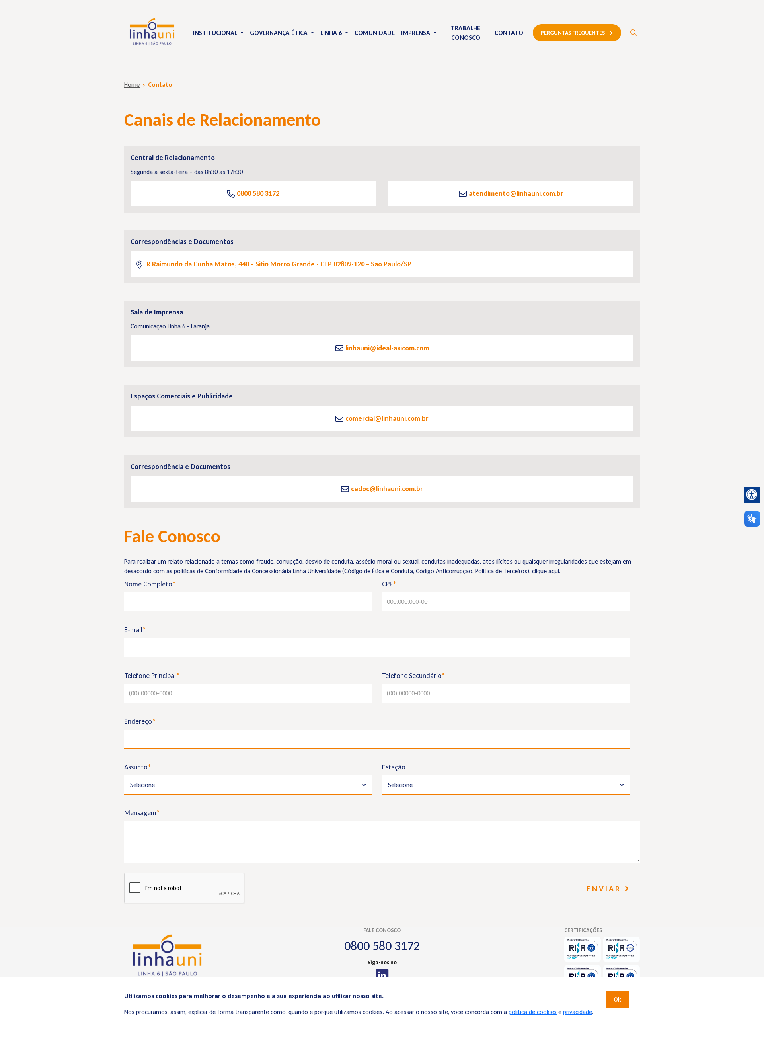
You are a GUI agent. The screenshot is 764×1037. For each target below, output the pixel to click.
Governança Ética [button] (279, 33)
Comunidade (375, 33)
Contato (509, 33)
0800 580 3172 (382, 946)
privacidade (577, 1012)
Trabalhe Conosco (465, 32)
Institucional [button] (216, 33)
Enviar (606, 888)
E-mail (135, 629)
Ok (617, 999)
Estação (393, 767)
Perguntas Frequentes (573, 32)
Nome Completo (150, 584)
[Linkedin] (382, 975)
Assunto (137, 767)
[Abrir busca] (633, 33)
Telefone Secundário (413, 675)
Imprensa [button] (416, 33)
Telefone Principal (151, 675)
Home (132, 84)
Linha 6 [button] (331, 33)
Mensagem (142, 813)
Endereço (140, 721)
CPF (389, 584)
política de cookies (533, 1012)
